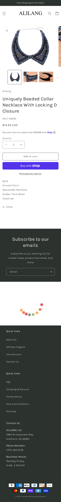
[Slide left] (3, 77)
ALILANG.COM (26, 496)
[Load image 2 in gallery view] (30, 77)
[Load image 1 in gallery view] (15, 77)
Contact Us (12, 361)
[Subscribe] (51, 272)
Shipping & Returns (17, 389)
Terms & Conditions (17, 404)
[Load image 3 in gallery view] (46, 77)
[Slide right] (57, 77)
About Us (11, 339)
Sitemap (11, 411)
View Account (14, 354)
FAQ (8, 382)
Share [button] (9, 207)
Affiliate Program (15, 347)
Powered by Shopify (38, 496)
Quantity (7, 138)
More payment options (30, 173)
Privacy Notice (14, 396)
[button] (4, 13)
